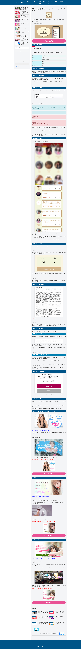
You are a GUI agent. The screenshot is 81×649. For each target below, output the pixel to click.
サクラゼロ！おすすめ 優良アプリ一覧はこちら (49, 41)
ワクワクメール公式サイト (48, 535)
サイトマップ (17, 66)
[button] (28, 47)
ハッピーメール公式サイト (48, 473)
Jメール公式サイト (49, 602)
